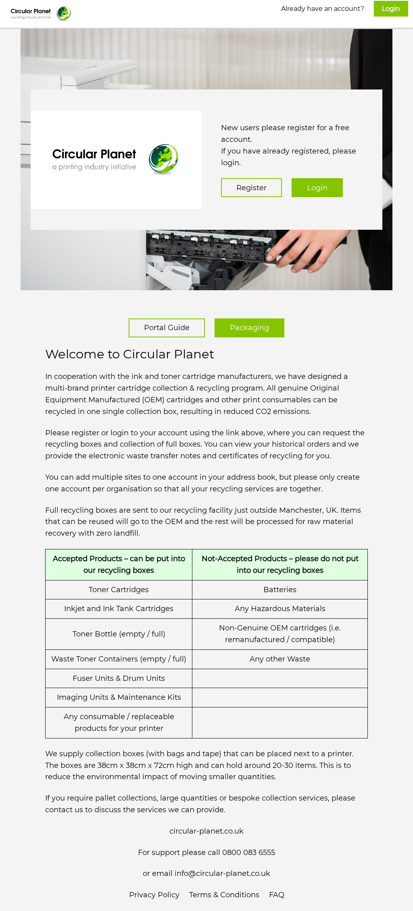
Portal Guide (167, 327)
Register (251, 187)
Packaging (249, 327)
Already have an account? (340, 8)
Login (317, 187)
